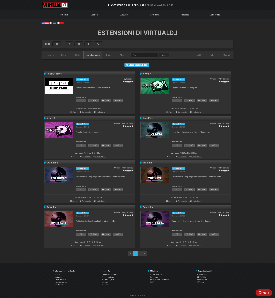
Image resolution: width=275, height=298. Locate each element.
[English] (43, 23)
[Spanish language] (46, 23)
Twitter (202, 282)
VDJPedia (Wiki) (108, 280)
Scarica (94, 15)
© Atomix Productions (137, 295)
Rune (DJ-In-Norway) (220, 79)
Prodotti (64, 15)
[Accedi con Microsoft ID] (78, 43)
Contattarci (154, 277)
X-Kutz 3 (51, 118)
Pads (108, 55)
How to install (100, 112)
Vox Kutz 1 (148, 162)
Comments (86, 112)
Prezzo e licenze (61, 282)
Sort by (199, 55)
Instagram (203, 280)
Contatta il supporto (109, 275)
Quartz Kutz (149, 207)
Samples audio (93, 55)
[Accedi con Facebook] (69, 43)
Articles (105, 282)
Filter (212, 55)
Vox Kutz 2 (52, 162)
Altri (122, 55)
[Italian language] (58, 23)
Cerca (164, 55)
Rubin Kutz (52, 207)
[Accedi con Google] (98, 43)
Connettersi (215, 15)
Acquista (124, 15)
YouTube (202, 277)
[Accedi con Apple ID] (88, 43)
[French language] (50, 23)
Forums (105, 285)
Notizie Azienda (156, 275)
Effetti (77, 55)
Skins (63, 55)
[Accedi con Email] (56, 43)
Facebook (202, 275)
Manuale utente (108, 277)
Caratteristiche (60, 280)
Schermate (59, 285)
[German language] (54, 23)
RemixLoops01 (54, 73)
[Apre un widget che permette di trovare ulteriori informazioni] (264, 293)
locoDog (129, 79)
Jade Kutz (148, 118)
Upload (226, 55)
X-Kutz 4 (147, 73)
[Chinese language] (62, 23)
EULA (152, 282)
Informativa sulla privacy (159, 280)
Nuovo (51, 55)
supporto (185, 15)
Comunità (154, 15)
